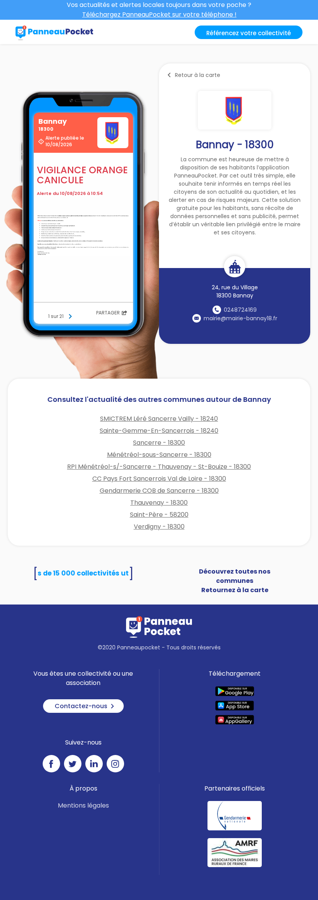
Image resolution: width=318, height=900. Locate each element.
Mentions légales (83, 805)
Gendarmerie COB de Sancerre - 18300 (159, 490)
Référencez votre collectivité (248, 33)
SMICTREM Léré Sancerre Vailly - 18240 (159, 418)
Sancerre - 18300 (159, 442)
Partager (108, 312)
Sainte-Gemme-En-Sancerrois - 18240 (159, 430)
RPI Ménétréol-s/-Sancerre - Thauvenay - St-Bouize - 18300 (159, 466)
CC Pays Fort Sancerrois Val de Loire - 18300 (159, 478)
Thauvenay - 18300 (159, 502)
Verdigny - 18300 (159, 526)
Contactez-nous (81, 706)
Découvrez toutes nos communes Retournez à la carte (234, 580)
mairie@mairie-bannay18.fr (240, 318)
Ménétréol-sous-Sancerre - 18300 (159, 454)
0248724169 (240, 310)
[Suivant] (70, 316)
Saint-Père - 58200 (159, 514)
